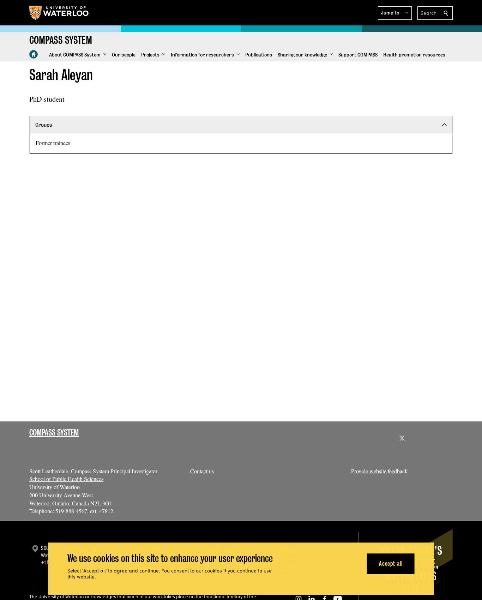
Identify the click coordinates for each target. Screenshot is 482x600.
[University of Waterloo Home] (59, 13)
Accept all (391, 563)
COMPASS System (54, 432)
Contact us (202, 471)
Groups (43, 125)
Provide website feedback (379, 471)
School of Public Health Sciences (66, 478)
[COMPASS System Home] (33, 54)
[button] (394, 13)
